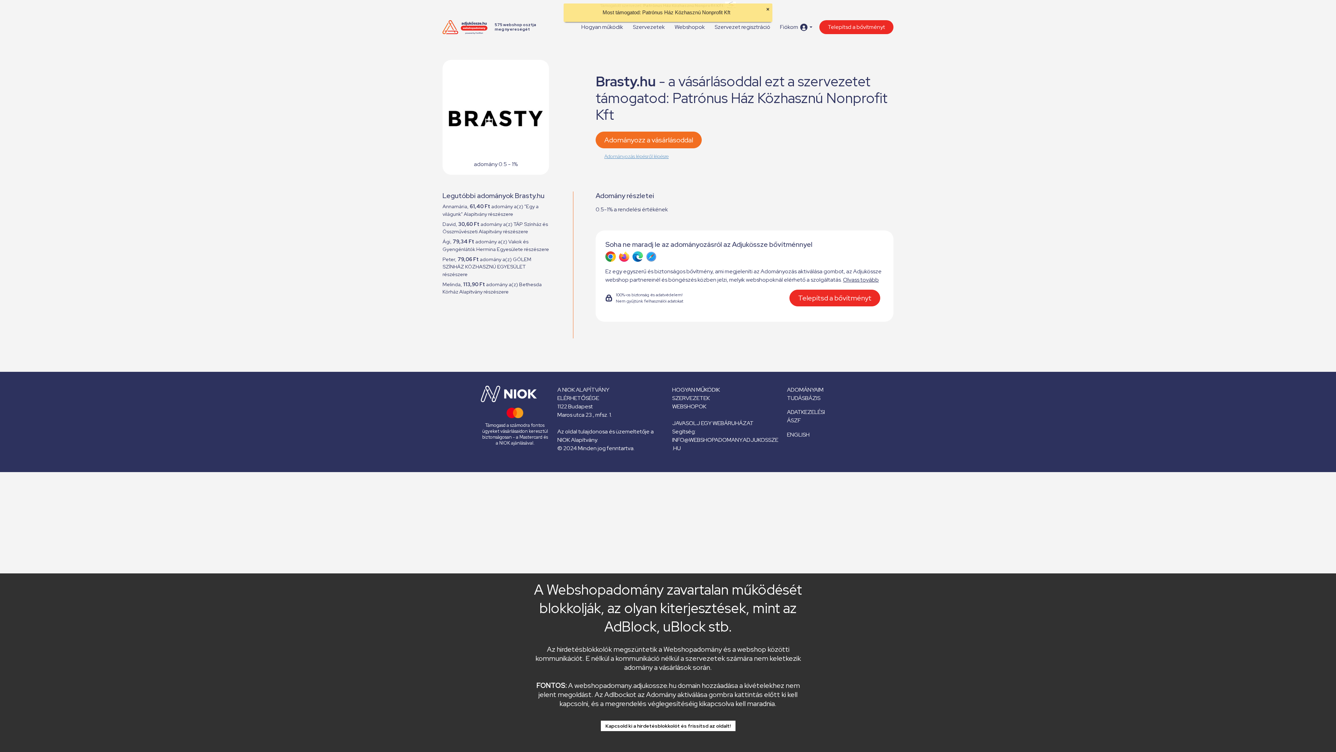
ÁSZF (794, 420)
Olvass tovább (861, 279)
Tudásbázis (803, 398)
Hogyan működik (602, 27)
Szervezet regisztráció (742, 27)
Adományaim (805, 389)
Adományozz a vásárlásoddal (648, 139)
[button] (796, 27)
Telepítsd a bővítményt (856, 27)
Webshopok (690, 27)
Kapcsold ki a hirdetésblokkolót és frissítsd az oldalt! (668, 726)
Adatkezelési (806, 412)
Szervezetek (649, 27)
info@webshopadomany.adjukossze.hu (725, 444)
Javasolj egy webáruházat (713, 423)
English (798, 434)
